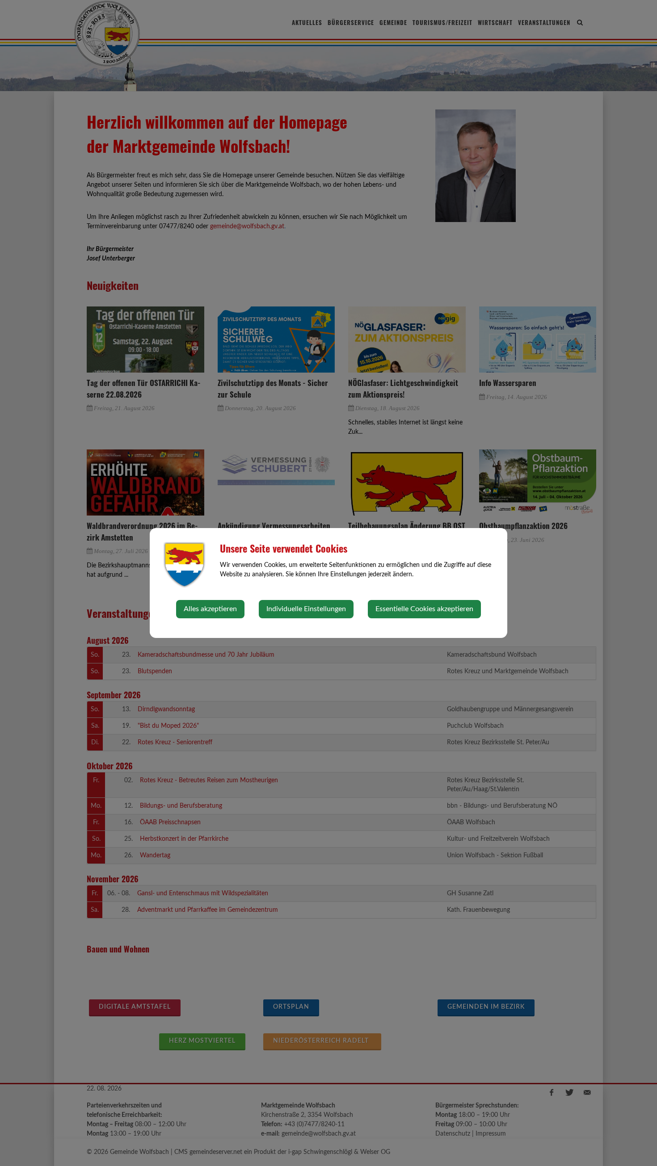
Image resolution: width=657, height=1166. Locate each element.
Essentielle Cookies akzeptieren (424, 608)
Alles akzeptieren (210, 608)
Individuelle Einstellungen (306, 608)
